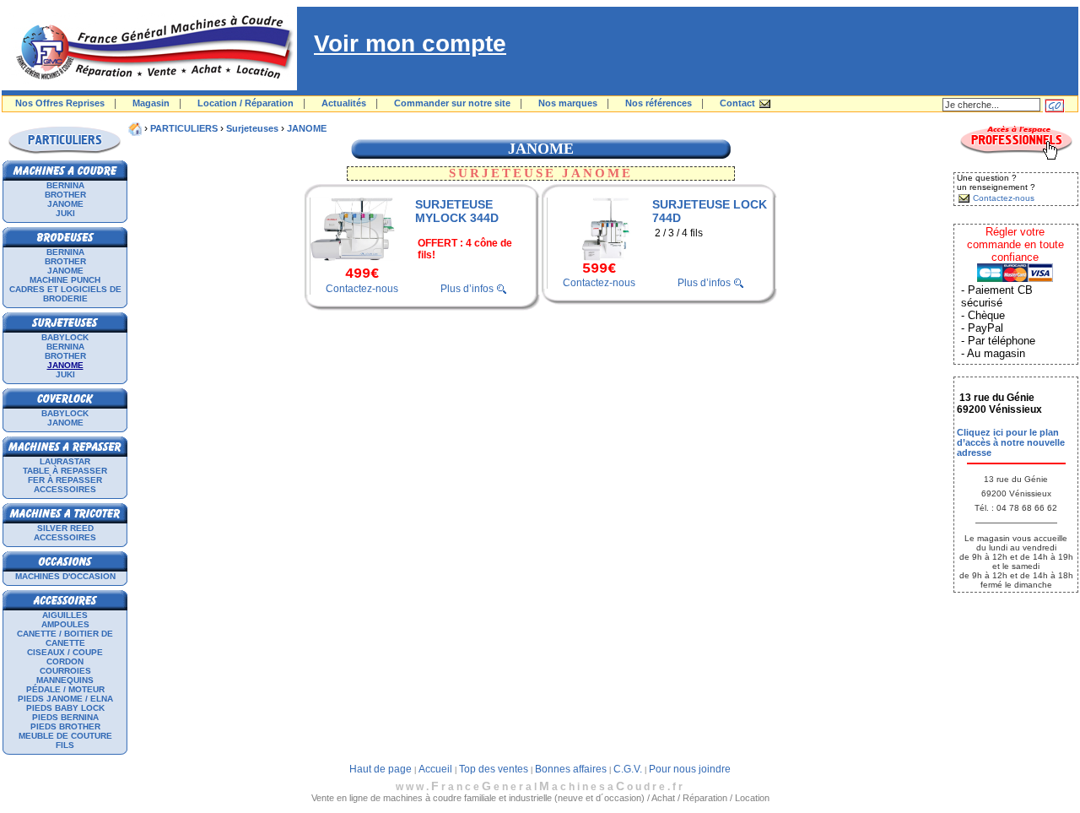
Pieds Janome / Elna (65, 698)
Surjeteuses (252, 128)
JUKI (65, 213)
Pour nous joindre (690, 769)
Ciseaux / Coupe (65, 652)
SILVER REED (65, 528)
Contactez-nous (362, 289)
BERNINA (65, 185)
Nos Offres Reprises (60, 103)
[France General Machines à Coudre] (149, 87)
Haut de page (380, 769)
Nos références (658, 103)
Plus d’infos (467, 289)
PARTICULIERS (184, 128)
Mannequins (65, 680)
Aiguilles (65, 615)
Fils (65, 745)
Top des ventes (493, 769)
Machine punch (65, 280)
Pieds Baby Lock (65, 708)
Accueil (435, 769)
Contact (737, 103)
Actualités (343, 103)
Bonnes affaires (571, 769)
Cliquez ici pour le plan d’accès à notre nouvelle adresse (1011, 442)
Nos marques (567, 103)
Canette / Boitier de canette (65, 638)
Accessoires (65, 489)
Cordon (65, 661)
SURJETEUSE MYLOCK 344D (457, 211)
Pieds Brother (65, 726)
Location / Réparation (245, 103)
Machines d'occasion (65, 576)
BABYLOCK (65, 337)
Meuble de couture (65, 735)
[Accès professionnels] (1015, 157)
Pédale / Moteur (65, 689)
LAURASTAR (65, 461)
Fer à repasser (65, 480)
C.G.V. (627, 769)
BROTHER (65, 194)
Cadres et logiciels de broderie (65, 294)
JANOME (65, 204)
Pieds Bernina (65, 717)
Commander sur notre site (452, 103)
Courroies (65, 670)
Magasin (151, 103)
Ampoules (65, 624)
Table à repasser (65, 470)
